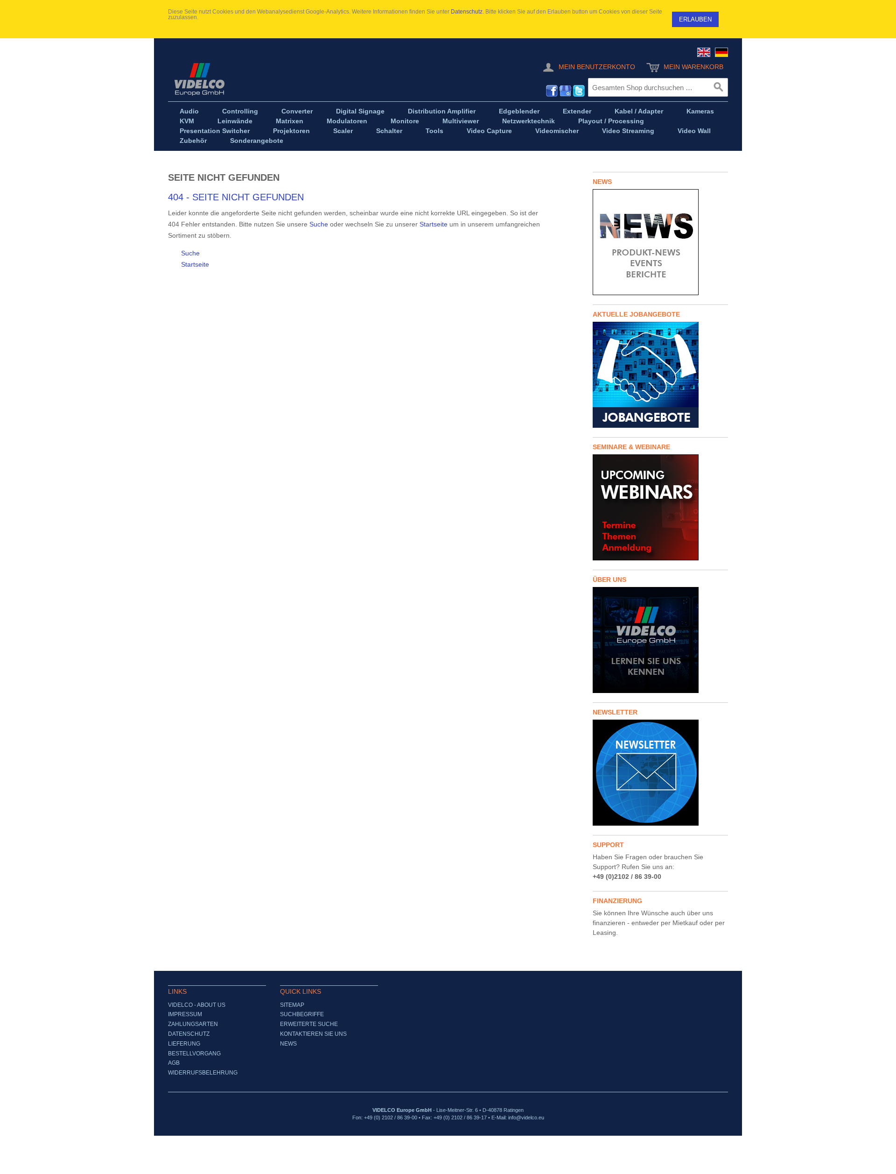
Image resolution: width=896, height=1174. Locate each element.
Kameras (700, 111)
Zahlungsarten (193, 1024)
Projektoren (291, 130)
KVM (187, 121)
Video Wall (694, 130)
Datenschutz (467, 11)
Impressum (185, 1014)
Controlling (240, 111)
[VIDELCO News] (660, 242)
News (288, 1043)
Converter (297, 111)
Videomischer (557, 130)
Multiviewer (460, 121)
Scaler (343, 130)
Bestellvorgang (194, 1053)
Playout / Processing (611, 121)
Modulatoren (347, 121)
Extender (577, 111)
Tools (434, 130)
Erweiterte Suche (309, 1024)
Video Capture (489, 130)
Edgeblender (519, 111)
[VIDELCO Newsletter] (660, 773)
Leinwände (234, 121)
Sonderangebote (256, 140)
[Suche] (718, 87)
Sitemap (292, 1005)
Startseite (434, 224)
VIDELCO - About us (196, 1005)
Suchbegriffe (302, 1014)
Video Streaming (628, 130)
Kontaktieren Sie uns (313, 1034)
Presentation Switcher (215, 130)
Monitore (405, 121)
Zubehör (193, 140)
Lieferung (184, 1043)
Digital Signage (360, 111)
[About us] (660, 640)
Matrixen (289, 121)
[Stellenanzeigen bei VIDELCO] (660, 375)
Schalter (389, 130)
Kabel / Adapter (639, 111)
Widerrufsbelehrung (203, 1072)
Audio (189, 111)
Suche (318, 224)
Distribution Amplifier (442, 111)
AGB (174, 1063)
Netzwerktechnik (528, 121)
